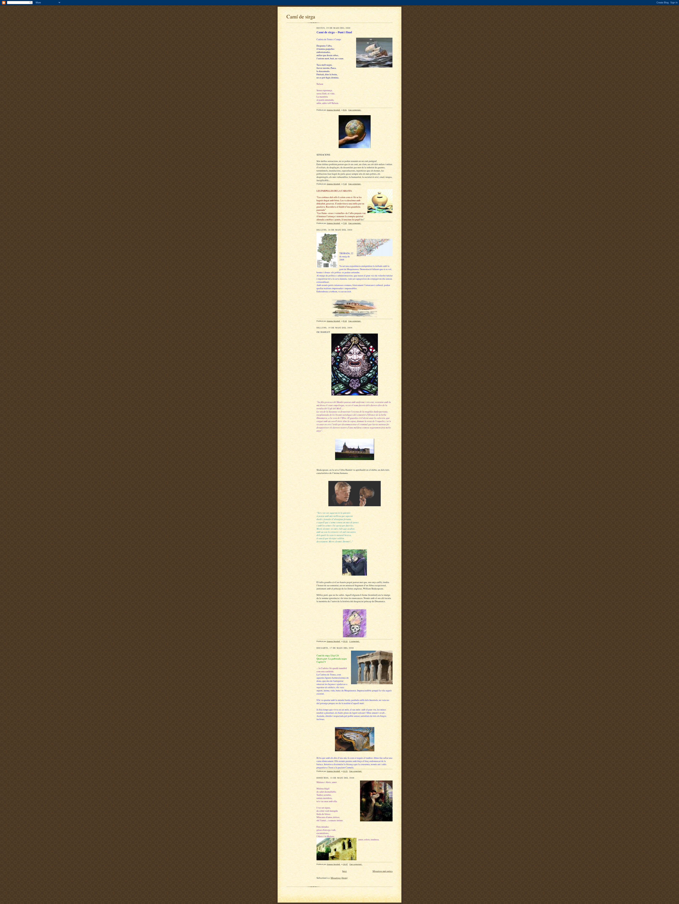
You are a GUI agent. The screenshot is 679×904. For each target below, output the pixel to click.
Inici (344, 871)
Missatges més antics (383, 871)
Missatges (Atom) (339, 877)
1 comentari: (354, 641)
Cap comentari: (354, 110)
